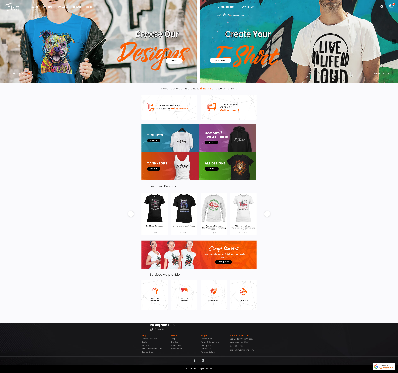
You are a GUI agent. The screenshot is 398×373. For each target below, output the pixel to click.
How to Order (147, 352)
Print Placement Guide (151, 348)
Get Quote (223, 262)
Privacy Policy (207, 345)
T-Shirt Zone (191, 369)
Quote (144, 342)
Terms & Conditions (210, 342)
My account (176, 348)
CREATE (153, 140)
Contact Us (206, 348)
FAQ (173, 338)
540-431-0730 (236, 346)
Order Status (206, 338)
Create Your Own (149, 338)
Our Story (175, 342)
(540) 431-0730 (227, 7)
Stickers (145, 345)
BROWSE (211, 169)
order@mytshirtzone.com (242, 350)
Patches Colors (208, 352)
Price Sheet (176, 345)
